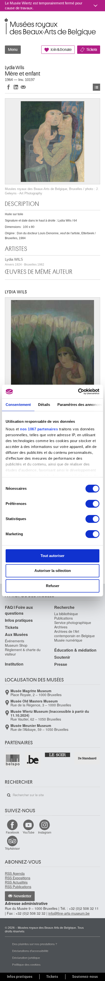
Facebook (12, 832)
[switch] (92, 504)
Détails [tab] (44, 404)
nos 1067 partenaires (39, 429)
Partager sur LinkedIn (16, 86)
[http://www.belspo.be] (13, 760)
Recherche (64, 607)
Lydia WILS (24, 261)
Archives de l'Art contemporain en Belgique (74, 633)
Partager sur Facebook (8, 86)
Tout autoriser (52, 556)
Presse (60, 664)
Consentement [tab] (18, 404)
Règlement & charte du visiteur (23, 651)
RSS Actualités (16, 882)
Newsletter (23, 896)
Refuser (52, 586)
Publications (63, 618)
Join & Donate (61, 50)
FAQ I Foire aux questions (19, 610)
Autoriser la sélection (52, 571)
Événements (14, 641)
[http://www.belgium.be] (33, 760)
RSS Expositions (17, 878)
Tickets (91, 50)
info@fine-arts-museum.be (69, 913)
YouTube (28, 832)
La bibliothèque (66, 614)
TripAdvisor (12, 848)
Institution (14, 664)
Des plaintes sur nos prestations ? (34, 944)
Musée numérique (68, 640)
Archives (60, 627)
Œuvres (96, 87)
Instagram (44, 832)
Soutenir (62, 657)
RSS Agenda (15, 873)
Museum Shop (16, 645)
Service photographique (72, 622)
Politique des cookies (26, 964)
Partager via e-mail (23, 86)
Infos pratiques (19, 620)
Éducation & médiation (75, 650)
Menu (13, 50)
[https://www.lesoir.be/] (58, 755)
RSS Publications (18, 886)
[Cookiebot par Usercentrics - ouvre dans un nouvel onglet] (78, 391)
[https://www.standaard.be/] (87, 758)
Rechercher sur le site (8, 795)
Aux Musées (16, 634)
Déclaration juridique (26, 957)
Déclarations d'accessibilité (30, 950)
